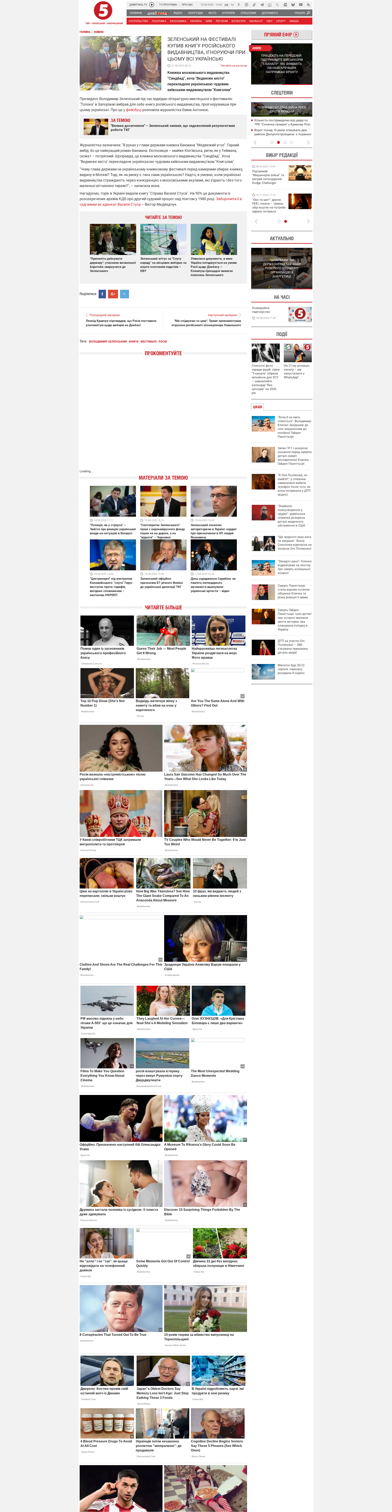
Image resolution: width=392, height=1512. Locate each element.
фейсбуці (134, 110)
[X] (277, 4)
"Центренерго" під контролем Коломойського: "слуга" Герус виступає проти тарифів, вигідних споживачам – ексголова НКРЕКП (111, 587)
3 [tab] (285, 142)
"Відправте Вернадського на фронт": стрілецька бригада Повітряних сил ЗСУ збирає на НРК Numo (266, 209)
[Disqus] (163, 417)
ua (226, 4)
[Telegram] (262, 4)
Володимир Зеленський (108, 341)
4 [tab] (291, 142)
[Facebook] (239, 4)
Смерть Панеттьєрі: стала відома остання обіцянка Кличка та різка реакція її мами (294, 591)
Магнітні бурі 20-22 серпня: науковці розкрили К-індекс (291, 669)
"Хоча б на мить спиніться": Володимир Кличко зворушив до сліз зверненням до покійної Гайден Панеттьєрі (294, 427)
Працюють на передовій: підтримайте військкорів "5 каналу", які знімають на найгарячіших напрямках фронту (268, 182)
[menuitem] (136, 12)
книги (133, 341)
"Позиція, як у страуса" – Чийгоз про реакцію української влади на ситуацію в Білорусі (113, 529)
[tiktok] (254, 4)
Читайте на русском (233, 64)
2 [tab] (297, 84)
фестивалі (148, 341)
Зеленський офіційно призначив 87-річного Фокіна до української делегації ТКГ (161, 583)
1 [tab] (266, 84)
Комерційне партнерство (261, 310)
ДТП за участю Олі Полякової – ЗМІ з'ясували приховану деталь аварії (293, 646)
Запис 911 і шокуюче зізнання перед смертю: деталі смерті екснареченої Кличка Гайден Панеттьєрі (295, 456)
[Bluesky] (293, 4)
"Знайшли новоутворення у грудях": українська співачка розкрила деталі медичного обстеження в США (291, 515)
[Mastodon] (285, 4)
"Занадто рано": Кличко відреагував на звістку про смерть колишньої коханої (295, 567)
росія (163, 341)
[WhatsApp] (270, 4)
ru (232, 4)
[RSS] (308, 4)
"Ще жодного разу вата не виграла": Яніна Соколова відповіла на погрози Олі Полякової (295, 542)
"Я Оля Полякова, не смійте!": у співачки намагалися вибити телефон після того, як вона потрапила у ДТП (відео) (294, 484)
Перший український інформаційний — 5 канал (103, 13)
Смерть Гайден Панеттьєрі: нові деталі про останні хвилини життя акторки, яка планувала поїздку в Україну (295, 619)
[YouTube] (301, 4)
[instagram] (246, 4)
